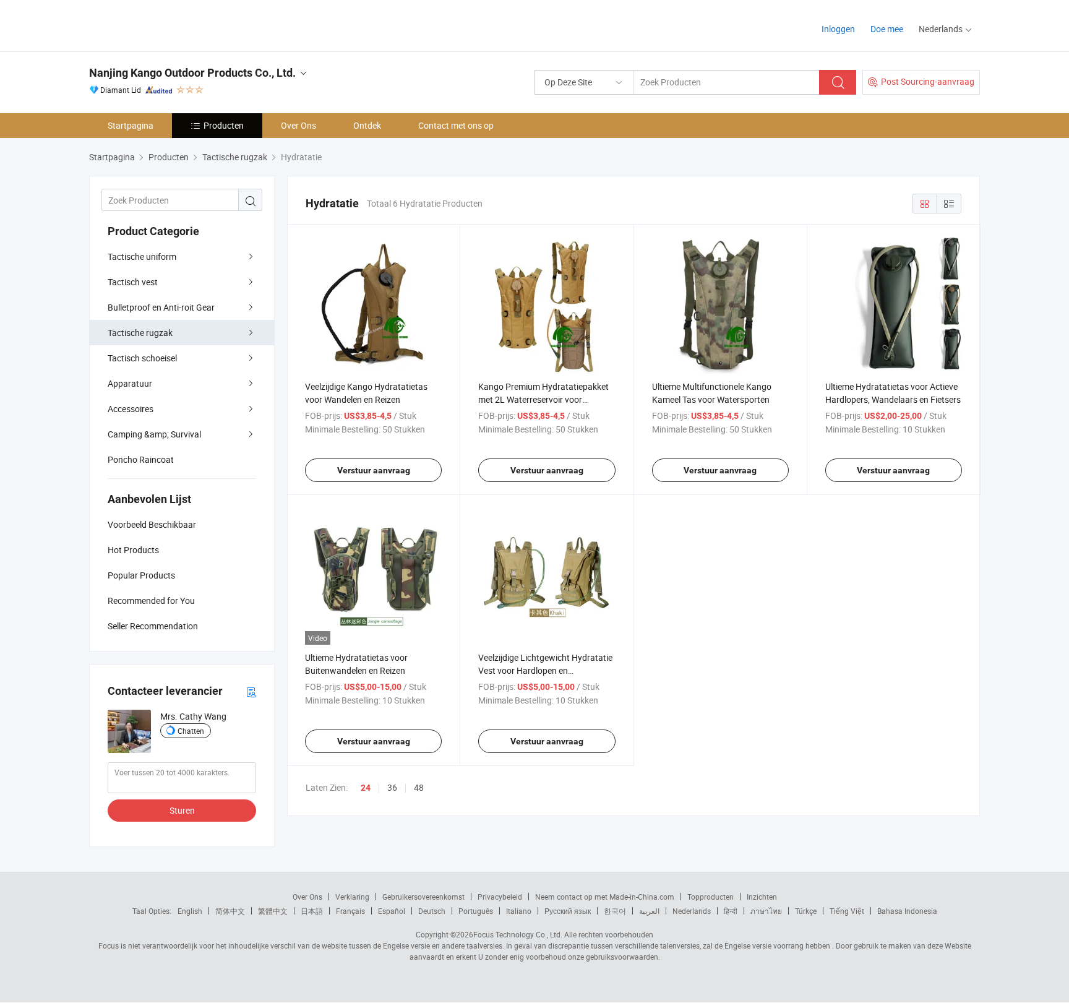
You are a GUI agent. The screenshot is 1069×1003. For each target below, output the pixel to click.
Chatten (191, 731)
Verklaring (352, 897)
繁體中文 (273, 911)
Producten (224, 125)
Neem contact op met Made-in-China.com (604, 897)
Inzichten (762, 897)
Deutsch (431, 911)
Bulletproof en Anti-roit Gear (161, 307)
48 (419, 787)
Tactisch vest (133, 282)
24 (366, 788)
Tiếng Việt (847, 911)
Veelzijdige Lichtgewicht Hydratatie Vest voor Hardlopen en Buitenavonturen (545, 670)
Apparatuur (130, 383)
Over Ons (298, 125)
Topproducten (710, 897)
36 (392, 787)
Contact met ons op (456, 125)
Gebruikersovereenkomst (423, 897)
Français (350, 911)
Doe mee (886, 29)
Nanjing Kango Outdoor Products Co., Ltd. (192, 72)
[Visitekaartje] (251, 691)
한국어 (615, 911)
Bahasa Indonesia (907, 911)
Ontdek (367, 125)
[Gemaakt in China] (168, 24)
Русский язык (567, 911)
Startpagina (130, 125)
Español (391, 911)
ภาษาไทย (766, 911)
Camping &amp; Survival (154, 434)
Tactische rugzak (140, 332)
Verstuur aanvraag (373, 470)
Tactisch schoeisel (142, 358)
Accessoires (130, 409)
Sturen (182, 810)
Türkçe (806, 911)
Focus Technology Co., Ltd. (517, 934)
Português (475, 911)
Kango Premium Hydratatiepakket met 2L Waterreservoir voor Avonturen (543, 399)
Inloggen (838, 29)
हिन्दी (730, 911)
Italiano (518, 911)
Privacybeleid (500, 897)
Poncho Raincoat (141, 459)
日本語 (312, 911)
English (190, 911)
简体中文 (230, 911)
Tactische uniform (142, 256)
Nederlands (691, 911)
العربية (649, 911)
